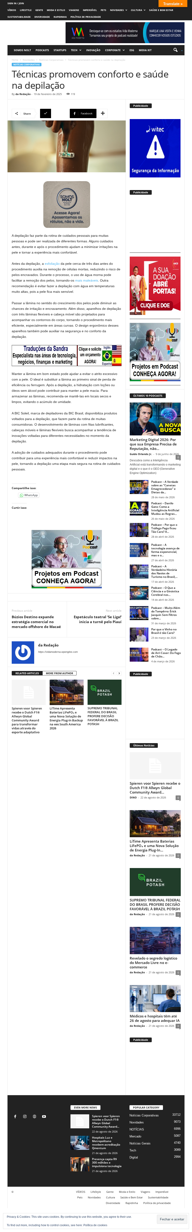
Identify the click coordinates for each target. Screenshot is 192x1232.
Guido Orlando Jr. (141, 454)
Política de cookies (95, 1225)
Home (15, 59)
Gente (39, 10)
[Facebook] (16, 1117)
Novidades (117, 10)
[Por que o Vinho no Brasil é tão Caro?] (139, 635)
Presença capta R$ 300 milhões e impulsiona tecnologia (107, 1162)
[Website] (35, 1117)
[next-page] (119, 673)
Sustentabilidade (19, 16)
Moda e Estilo (56, 10)
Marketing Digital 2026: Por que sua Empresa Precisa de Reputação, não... (153, 444)
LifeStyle (26, 10)
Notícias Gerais (140, 1143)
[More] (103, 113)
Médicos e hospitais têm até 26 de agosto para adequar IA (155, 1018)
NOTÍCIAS (136, 1129)
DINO (133, 797)
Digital (133, 1157)
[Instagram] (26, 1117)
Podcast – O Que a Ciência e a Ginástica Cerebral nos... (165, 591)
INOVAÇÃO (93, 50)
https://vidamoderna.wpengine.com (58, 651)
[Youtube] (44, 1117)
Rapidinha (60, 16)
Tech (74, 50)
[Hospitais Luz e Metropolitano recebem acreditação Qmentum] (79, 1143)
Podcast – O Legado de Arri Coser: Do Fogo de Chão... (166, 652)
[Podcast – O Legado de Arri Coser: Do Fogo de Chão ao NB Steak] (139, 655)
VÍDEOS (11, 10)
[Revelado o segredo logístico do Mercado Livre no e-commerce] (155, 940)
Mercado (135, 1136)
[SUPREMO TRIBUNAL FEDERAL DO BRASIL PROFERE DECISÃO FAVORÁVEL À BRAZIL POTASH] (105, 692)
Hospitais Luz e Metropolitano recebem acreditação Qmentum (106, 1143)
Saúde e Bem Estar (161, 10)
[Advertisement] (155, 225)
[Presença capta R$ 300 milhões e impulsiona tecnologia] (79, 1164)
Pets (103, 10)
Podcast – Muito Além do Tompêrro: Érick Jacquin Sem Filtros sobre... (165, 613)
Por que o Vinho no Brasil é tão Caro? (164, 631)
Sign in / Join (15, 3)
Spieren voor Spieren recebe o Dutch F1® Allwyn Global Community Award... (155, 787)
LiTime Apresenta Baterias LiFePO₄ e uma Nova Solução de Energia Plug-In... (154, 845)
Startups (60, 50)
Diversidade (42, 16)
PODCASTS (42, 50)
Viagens (74, 10)
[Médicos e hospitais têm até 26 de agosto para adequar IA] (155, 998)
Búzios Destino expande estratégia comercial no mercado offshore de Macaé (36, 621)
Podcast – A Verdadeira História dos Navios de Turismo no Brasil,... (164, 571)
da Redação (23, 94)
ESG (131, 50)
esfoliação (52, 263)
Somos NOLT (22, 50)
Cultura (136, 10)
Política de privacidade (85, 16)
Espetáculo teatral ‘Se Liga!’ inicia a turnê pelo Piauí (98, 619)
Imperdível (90, 10)
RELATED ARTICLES (27, 673)
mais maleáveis (86, 280)
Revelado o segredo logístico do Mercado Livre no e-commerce (153, 962)
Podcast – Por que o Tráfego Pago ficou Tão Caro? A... (164, 528)
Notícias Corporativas (51, 59)
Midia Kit (145, 50)
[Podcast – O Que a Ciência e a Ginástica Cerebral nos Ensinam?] (139, 593)
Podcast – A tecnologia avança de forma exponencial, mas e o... (165, 550)
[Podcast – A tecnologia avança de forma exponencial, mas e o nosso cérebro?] (139, 550)
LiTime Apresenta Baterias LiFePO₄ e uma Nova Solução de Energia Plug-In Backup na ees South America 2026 (66, 718)
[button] (176, 50)
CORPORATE (113, 50)
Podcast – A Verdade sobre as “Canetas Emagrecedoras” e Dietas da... (164, 487)
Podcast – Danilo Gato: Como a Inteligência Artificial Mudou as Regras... (165, 508)
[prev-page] (113, 673)
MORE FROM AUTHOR (59, 673)
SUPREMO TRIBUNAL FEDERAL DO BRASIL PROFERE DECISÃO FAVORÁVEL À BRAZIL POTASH (103, 716)
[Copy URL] (54, 113)
